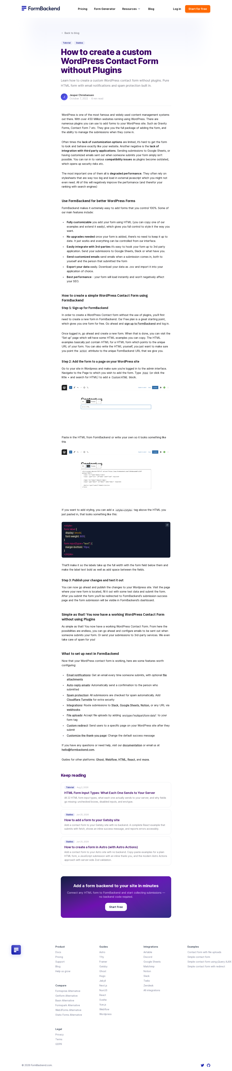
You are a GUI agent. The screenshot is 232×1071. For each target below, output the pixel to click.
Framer (103, 961)
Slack (114, 705)
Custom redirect (77, 725)
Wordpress (105, 1014)
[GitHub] (208, 1065)
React (131, 759)
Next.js (103, 985)
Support (60, 961)
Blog (151, 9)
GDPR (58, 1044)
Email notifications (78, 675)
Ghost (100, 759)
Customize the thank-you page (86, 735)
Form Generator (104, 9)
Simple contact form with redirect (206, 966)
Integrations (74, 705)
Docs (58, 952)
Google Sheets (129, 705)
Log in (177, 9)
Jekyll (102, 980)
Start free (116, 907)
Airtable (148, 952)
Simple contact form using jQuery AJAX (209, 961)
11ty (101, 956)
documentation (132, 745)
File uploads (74, 715)
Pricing (82, 9)
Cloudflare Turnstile (79, 699)
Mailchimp (149, 966)
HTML (122, 759)
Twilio (147, 980)
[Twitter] (202, 1065)
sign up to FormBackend (140, 323)
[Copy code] (167, 525)
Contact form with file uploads (204, 952)
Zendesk (149, 985)
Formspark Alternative (67, 1005)
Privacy (59, 1034)
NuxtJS (103, 990)
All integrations (152, 990)
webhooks (73, 709)
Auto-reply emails (78, 685)
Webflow (111, 759)
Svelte (103, 999)
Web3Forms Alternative (68, 1010)
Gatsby (103, 966)
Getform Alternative (66, 995)
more (145, 759)
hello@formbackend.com (78, 749)
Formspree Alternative (67, 990)
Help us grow (62, 971)
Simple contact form (199, 956)
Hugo (102, 975)
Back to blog (72, 32)
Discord (148, 956)
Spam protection (77, 695)
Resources (129, 9)
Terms (58, 1039)
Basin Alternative (64, 1000)
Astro (102, 952)
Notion (145, 705)
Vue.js (102, 1004)
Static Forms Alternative (68, 1014)
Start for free (198, 9)
